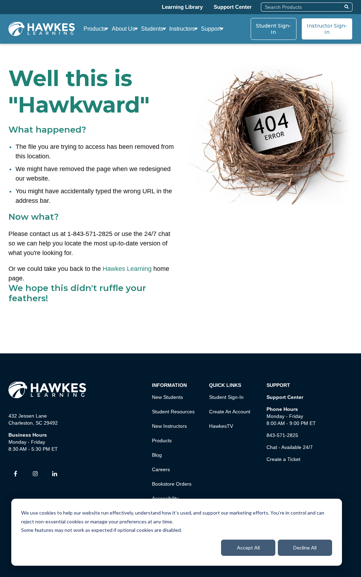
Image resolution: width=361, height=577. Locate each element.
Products (95, 29)
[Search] (347, 7)
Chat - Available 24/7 (290, 447)
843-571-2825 (282, 435)
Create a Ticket (283, 459)
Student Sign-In (273, 29)
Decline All (305, 548)
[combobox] (301, 7)
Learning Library (182, 7)
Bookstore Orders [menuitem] (171, 484)
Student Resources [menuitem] (173, 411)
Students (152, 29)
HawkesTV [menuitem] (221, 426)
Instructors (182, 29)
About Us (123, 29)
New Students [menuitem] (167, 397)
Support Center (233, 7)
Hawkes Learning (127, 268)
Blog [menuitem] (157, 455)
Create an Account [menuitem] (229, 411)
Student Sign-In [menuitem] (226, 397)
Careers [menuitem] (161, 469)
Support (211, 29)
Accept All (248, 548)
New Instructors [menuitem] (169, 426)
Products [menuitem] (162, 440)
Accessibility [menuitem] (165, 498)
